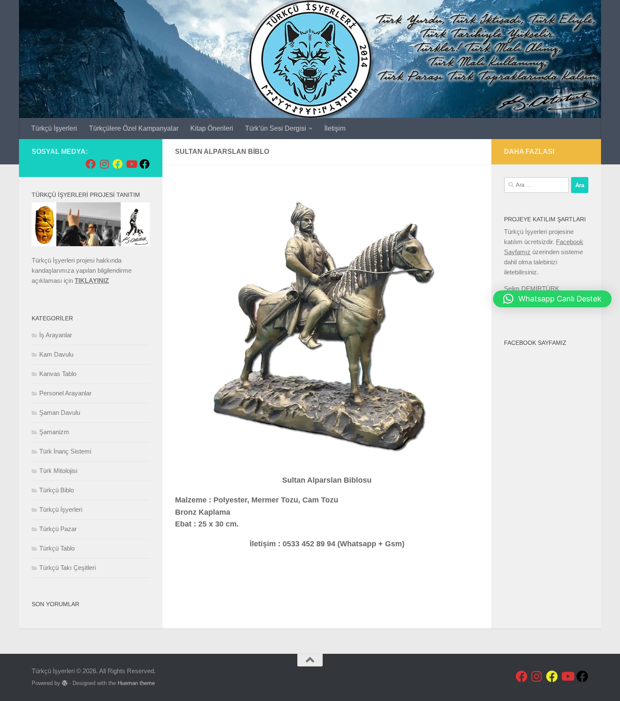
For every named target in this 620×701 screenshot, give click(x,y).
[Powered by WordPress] (64, 683)
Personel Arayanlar (65, 393)
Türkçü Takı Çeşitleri (67, 567)
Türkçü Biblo (56, 490)
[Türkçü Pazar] (118, 164)
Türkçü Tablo (57, 548)
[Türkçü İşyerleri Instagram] (104, 164)
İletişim (334, 128)
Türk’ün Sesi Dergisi (275, 128)
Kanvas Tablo (57, 373)
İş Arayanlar (55, 334)
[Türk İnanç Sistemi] (145, 164)
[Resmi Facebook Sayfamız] (91, 164)
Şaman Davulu (59, 412)
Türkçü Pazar (58, 528)
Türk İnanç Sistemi (65, 451)
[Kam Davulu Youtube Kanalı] (131, 164)
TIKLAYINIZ (92, 280)
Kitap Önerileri (211, 128)
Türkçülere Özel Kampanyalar (133, 128)
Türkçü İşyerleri (54, 128)
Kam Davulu (56, 354)
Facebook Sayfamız (535, 342)
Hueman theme (136, 683)
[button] (552, 298)
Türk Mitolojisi (58, 470)
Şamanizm (54, 431)
